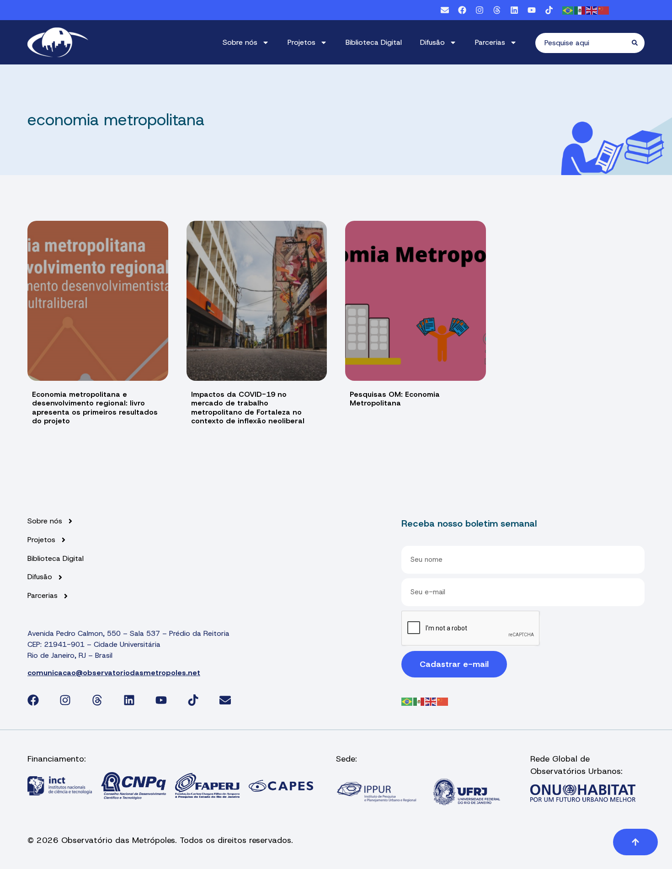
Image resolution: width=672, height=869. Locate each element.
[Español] (580, 10)
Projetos (301, 42)
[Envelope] (445, 10)
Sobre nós (240, 42)
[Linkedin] (514, 10)
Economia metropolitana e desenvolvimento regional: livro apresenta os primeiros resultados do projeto (95, 407)
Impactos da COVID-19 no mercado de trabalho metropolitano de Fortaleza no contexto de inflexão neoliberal (247, 407)
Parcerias (490, 42)
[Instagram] (479, 10)
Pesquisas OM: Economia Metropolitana (395, 398)
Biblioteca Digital (374, 42)
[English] (592, 10)
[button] (635, 842)
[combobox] (583, 43)
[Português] (568, 10)
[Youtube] (532, 10)
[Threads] (497, 10)
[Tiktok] (549, 10)
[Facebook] (462, 10)
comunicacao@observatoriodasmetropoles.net (113, 672)
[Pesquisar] (638, 43)
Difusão (432, 42)
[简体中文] (604, 10)
